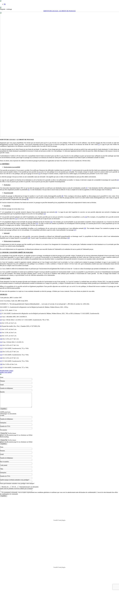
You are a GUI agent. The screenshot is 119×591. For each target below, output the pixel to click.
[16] (85, 228)
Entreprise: (3, 422)
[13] (16, 218)
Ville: (1, 469)
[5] (86, 188)
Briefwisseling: (4, 437)
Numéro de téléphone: (6, 388)
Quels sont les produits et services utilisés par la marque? (16, 488)
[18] (29, 238)
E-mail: (2, 415)
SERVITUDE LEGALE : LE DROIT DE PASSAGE (59, 11)
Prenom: (2, 450)
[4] (118, 180)
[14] (51, 222)
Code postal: (3, 465)
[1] (99, 144)
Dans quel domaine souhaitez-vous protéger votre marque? (17, 483)
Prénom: (2, 381)
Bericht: (2, 392)
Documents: (3, 430)
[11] (45, 214)
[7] (111, 189)
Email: (2, 384)
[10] (56, 212)
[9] (27, 199)
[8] (62, 196)
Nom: (1, 377)
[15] (37, 223)
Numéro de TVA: (5, 426)
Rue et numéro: (4, 461)
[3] (39, 173)
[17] (75, 230)
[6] (29, 189)
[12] (86, 217)
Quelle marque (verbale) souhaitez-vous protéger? (14, 480)
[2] (70, 170)
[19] (68, 238)
